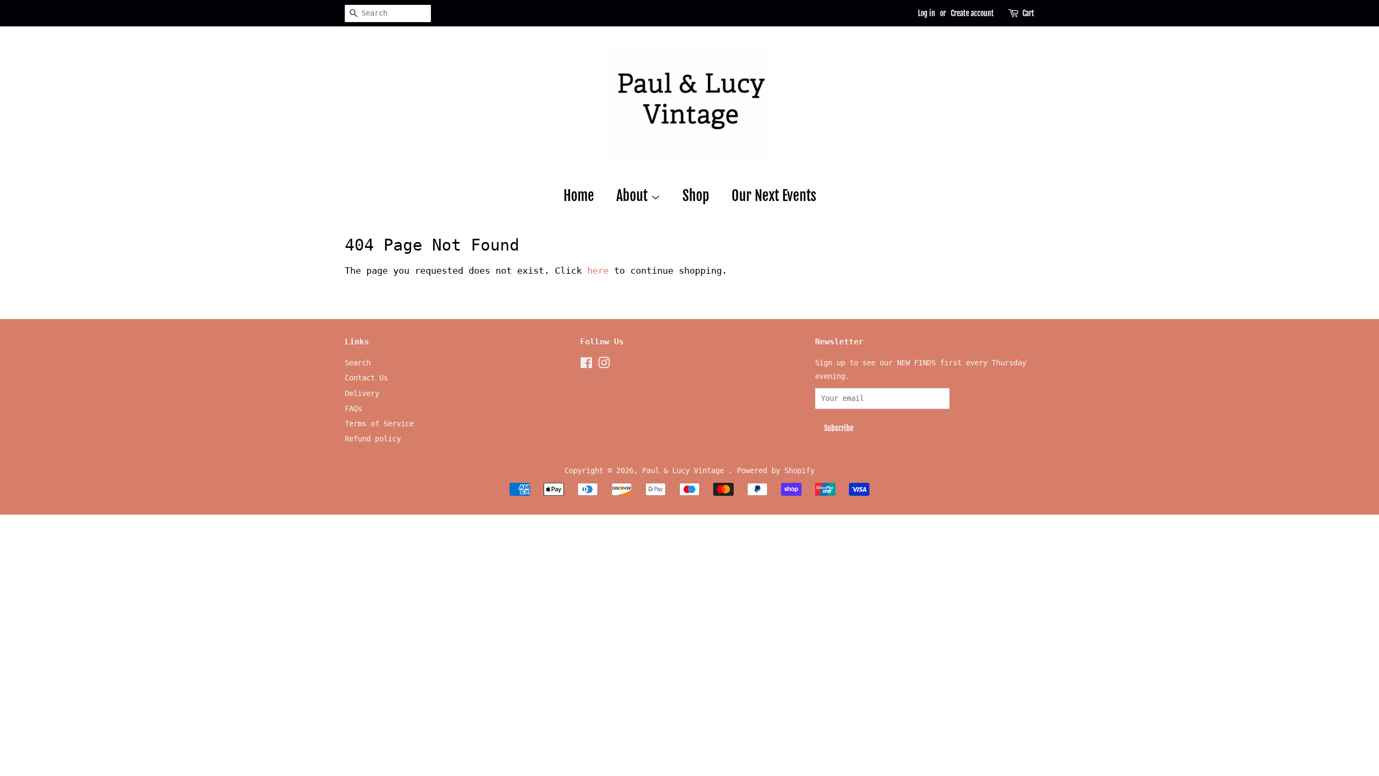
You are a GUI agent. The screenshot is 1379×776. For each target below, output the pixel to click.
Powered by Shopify (775, 470)
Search (358, 362)
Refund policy (373, 438)
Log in (926, 13)
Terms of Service (379, 423)
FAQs (353, 408)
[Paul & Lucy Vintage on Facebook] (586, 365)
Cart (1028, 13)
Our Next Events (774, 195)
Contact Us (366, 377)
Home (578, 195)
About (633, 195)
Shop (695, 195)
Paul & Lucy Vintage (685, 470)
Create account (972, 13)
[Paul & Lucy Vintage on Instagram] (604, 365)
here (598, 270)
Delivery (362, 393)
